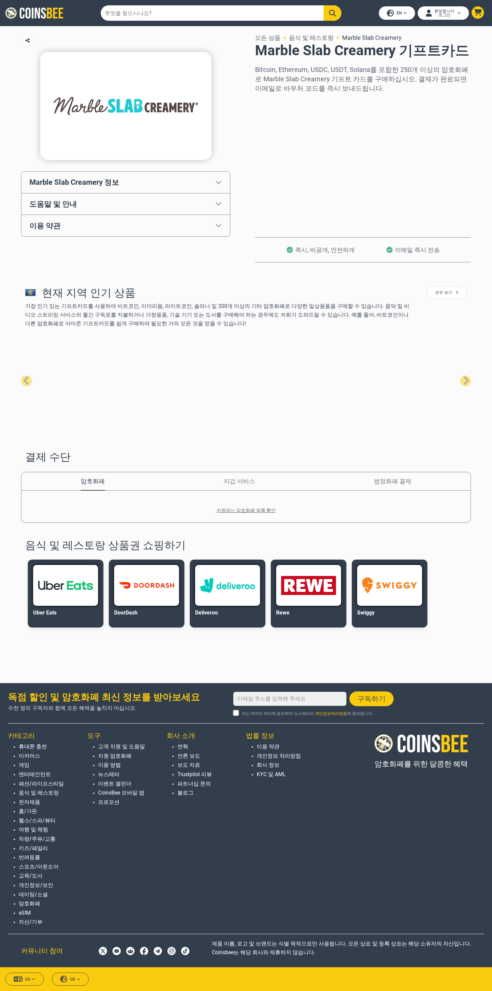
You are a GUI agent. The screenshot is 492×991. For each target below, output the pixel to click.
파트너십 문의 (194, 783)
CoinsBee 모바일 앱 (121, 793)
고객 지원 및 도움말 (121, 746)
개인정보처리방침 (331, 713)
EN (399, 13)
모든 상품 (267, 37)
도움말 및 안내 (53, 203)
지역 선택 (267, 102)
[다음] (465, 381)
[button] (478, 12)
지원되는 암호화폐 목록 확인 (246, 510)
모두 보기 (444, 292)
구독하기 (371, 699)
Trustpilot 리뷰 (194, 774)
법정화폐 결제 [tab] (392, 481)
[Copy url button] (27, 40)
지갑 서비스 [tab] (239, 481)
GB (72, 979)
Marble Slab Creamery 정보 (74, 182)
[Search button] (332, 13)
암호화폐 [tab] (93, 481)
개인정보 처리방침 (279, 756)
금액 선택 (267, 131)
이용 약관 (45, 225)
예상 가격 (267, 159)
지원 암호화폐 (115, 756)
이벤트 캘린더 (115, 783)
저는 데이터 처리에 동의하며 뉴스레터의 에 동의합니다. (307, 713)
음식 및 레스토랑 (311, 37)
